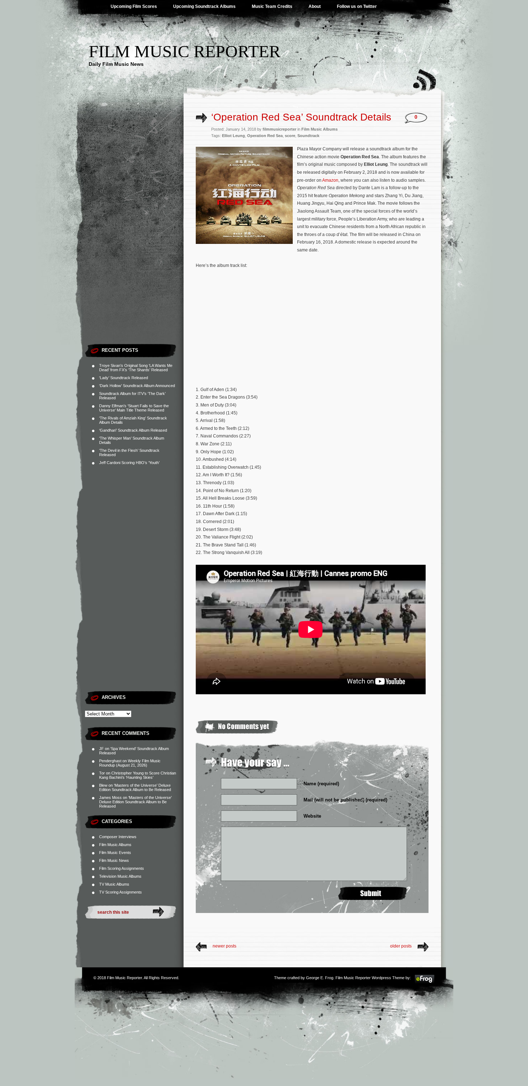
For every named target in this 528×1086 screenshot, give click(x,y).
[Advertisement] (134, 232)
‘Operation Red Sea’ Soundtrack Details (301, 117)
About (315, 6)
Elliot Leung (233, 135)
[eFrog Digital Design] (424, 982)
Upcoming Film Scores (134, 6)
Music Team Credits (272, 6)
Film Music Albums (115, 844)
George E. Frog (319, 978)
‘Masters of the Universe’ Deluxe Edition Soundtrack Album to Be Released (135, 787)
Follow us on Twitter (357, 6)
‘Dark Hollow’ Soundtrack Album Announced (137, 385)
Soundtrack (308, 135)
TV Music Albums (114, 884)
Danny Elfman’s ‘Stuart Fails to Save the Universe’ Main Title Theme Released (134, 408)
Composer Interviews (117, 837)
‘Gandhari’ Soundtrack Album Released (133, 430)
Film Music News (114, 860)
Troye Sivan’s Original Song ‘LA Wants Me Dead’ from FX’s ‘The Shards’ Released (135, 367)
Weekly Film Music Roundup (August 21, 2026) (130, 763)
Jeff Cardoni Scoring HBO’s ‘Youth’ (129, 462)
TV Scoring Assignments (120, 892)
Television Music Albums (120, 876)
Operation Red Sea (265, 135)
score (290, 135)
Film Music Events (115, 852)
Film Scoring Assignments (121, 868)
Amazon (330, 180)
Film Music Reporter (185, 51)
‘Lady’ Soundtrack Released (123, 378)
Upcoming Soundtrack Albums (204, 6)
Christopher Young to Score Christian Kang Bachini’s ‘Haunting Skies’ (137, 775)
